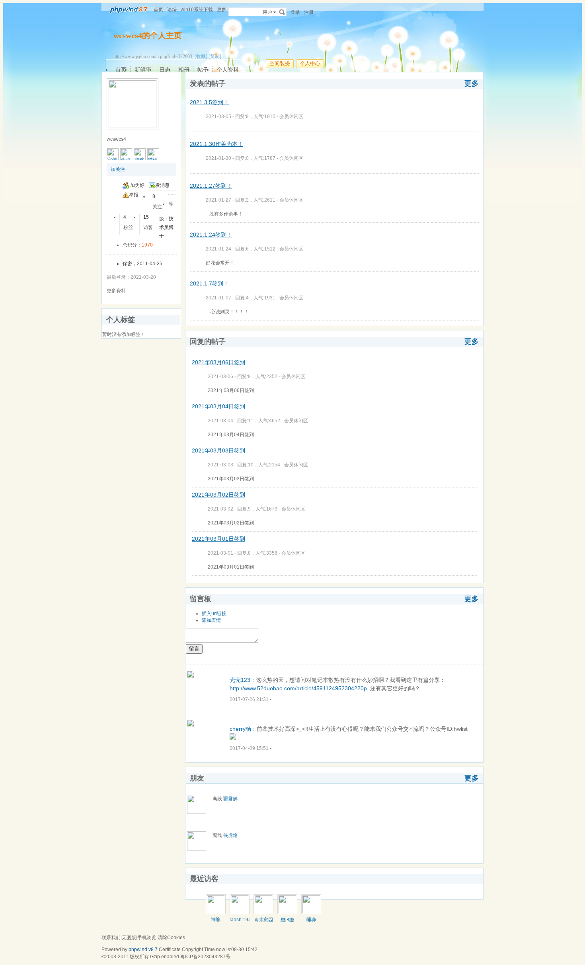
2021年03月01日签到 (218, 539)
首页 (158, 9)
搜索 (282, 12)
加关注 (118, 169)
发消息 (162, 185)
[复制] (215, 56)
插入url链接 (214, 613)
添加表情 (211, 620)
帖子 (203, 69)
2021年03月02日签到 (218, 494)
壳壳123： (243, 680)
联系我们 (111, 937)
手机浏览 (146, 937)
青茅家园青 (263, 922)
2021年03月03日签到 (218, 450)
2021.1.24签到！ (211, 234)
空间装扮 (279, 63)
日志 (164, 69)
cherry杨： (243, 729)
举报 (133, 195)
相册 (183, 69)
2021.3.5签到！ (209, 102)
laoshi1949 (242, 919)
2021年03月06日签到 (218, 362)
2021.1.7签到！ (209, 283)
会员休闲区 (291, 116)
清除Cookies (171, 937)
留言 (194, 649)
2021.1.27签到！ (211, 186)
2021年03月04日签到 (218, 406)
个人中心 (310, 63)
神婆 (215, 919)
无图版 (129, 937)
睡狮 (311, 919)
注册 (309, 12)
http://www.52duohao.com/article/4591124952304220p (298, 688)
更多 (471, 83)
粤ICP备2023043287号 (205, 956)
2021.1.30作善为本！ (216, 144)
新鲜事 (143, 69)
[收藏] (201, 56)
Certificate (170, 949)
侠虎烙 (230, 835)
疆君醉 (230, 799)
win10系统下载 (197, 9)
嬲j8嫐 (287, 919)
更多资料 (116, 290)
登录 (295, 12)
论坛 (172, 9)
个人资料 (227, 69)
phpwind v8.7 (143, 949)
